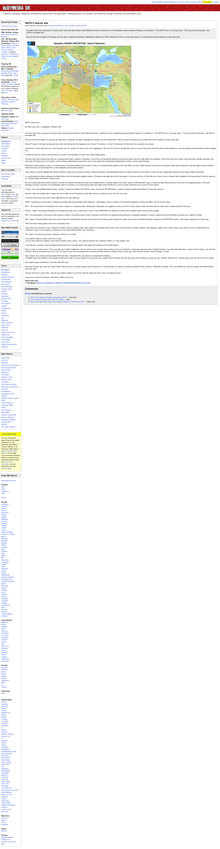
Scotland (4, 179)
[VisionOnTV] (10, 250)
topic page (8, 110)
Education (5, 296)
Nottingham (5, 176)
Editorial (167, 2)
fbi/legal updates (7, 837)
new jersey (5, 756)
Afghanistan (5, 272)
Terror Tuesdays (7, 91)
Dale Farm (5, 372)
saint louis (5, 784)
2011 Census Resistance (10, 365)
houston (4, 732)
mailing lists (5, 839)
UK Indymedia (24, 6)
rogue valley (5, 781)
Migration (4, 320)
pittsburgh (5, 773)
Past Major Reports (8, 427)
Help (199, 2)
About (187, 2)
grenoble (4, 541)
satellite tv (5, 491)
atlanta (3, 708)
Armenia (4, 818)
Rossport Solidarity (8, 420)
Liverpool (4, 148)
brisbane (4, 670)
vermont (4, 807)
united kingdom (6, 614)
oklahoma (4, 769)
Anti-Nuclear (5, 279)
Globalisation (6, 308)
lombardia (4, 562)
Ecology (4, 294)
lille (2, 558)
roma (3, 592)
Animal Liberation (7, 277)
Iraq (2, 318)
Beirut (3, 820)
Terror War (5, 342)
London (4, 151)
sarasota (4, 796)
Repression (5, 335)
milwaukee (5, 749)
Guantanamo (6, 391)
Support (216, 2)
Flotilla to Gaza (6, 377)
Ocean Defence (7, 323)
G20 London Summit (8, 384)
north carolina (6, 762)
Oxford (3, 153)
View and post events (9, 26)
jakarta (3, 676)
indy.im (3, 194)
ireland (3, 545)
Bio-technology (6, 287)
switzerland (5, 605)
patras (3, 584)
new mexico (5, 758)
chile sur (4, 631)
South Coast (5, 158)
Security (208, 2)
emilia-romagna (6, 532)
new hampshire (6, 754)
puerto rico (5, 646)
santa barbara (6, 792)
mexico (4, 642)
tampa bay (5, 801)
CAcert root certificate (6, 463)
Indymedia (5, 315)
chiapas (4, 627)
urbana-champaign (8, 805)
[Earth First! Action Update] (10, 254)
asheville (4, 706)
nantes (3, 571)
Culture (3, 291)
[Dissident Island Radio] (10, 238)
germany (4, 538)
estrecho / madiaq (8, 534)
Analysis (51, 25)
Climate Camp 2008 (8, 415)
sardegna (4, 599)
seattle (3, 799)
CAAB (15, 75)
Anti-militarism (59, 25)
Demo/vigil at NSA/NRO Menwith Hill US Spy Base (10, 73)
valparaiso (5, 659)
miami (3, 745)
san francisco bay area (9, 790)
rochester (4, 779)
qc (2, 685)
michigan (4, 747)
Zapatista (4, 347)
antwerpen (5, 504)
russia (3, 596)
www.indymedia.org (8, 480)
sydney (4, 687)
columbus (4, 726)
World (85, 25)
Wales (3, 161)
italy (2, 549)
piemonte (4, 586)
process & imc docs (8, 842)
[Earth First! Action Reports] (10, 259)
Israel (3, 822)
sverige (4, 603)
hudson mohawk (7, 734)
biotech (4, 831)
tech (2, 844)
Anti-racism (5, 284)
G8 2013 (4, 360)
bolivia (3, 624)
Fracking (4, 301)
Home (154, 2)
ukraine (4, 612)
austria (3, 510)
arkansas (4, 704)
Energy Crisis (6, 299)
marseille (4, 569)
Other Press (5, 325)
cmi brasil (4, 633)
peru (2, 644)
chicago (4, 719)
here (6, 93)
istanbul (4, 547)
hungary (4, 543)
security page (6, 468)
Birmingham (5, 144)
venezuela (5, 661)
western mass (6, 809)
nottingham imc (7, 579)
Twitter (12, 194)
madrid (3, 564)
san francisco (6, 788)
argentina (4, 622)
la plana (4, 551)
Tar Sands (5, 382)
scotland (4, 601)
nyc (2, 766)
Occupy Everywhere (8, 368)
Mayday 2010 (6, 379)
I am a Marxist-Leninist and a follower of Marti (47, 300)
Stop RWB (5, 412)
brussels (4, 521)
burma (3, 672)
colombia (4, 637)
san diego (4, 786)
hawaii (3, 730)
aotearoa (4, 667)
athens (3, 508)
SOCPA (4, 424)
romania (4, 594)
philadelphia (5, 771)
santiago (4, 652)
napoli (3, 573)
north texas (5, 764)
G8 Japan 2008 (6, 405)
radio (3, 489)
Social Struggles (70, 25)
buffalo (3, 717)
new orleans (5, 760)
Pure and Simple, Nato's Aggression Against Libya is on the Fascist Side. (57, 302)
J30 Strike (5, 375)
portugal (4, 590)
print (2, 487)
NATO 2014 (5, 358)
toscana (4, 609)
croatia (3, 528)
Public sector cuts (8, 332)
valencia (4, 616)
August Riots (6, 370)
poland (3, 588)
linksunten (5, 560)
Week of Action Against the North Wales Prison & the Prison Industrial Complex (10, 47)
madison (4, 741)
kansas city (5, 736)
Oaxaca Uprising (7, 417)
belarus (4, 515)
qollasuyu (4, 648)
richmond (4, 777)
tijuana (3, 655)
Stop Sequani (6, 410)
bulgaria (4, 523)
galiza (3, 536)
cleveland (4, 721)
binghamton (5, 713)
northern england (7, 577)
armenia (4, 506)
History (3, 313)
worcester (4, 812)
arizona (4, 702)
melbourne (5, 680)
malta (3, 566)
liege (3, 553)
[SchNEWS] (10, 234)
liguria (3, 556)
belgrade (4, 519)
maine (3, 743)
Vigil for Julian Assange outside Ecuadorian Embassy (10, 102)
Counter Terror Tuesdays (8, 83)
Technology (5, 339)
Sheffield (79, 25)
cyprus (3, 530)
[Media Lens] (10, 246)
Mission (174, 2)
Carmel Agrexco (7, 403)
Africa (3, 498)
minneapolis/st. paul (8, 751)
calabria (4, 526)
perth (3, 683)
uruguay (4, 657)
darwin (3, 674)
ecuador (4, 640)
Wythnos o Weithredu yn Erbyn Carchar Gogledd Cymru (10, 56)
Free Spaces (6, 303)
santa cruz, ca (6, 794)
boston (3, 715)
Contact (194, 2)
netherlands (5, 575)
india (3, 693)
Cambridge (5, 146)
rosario (3, 650)
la (2, 738)
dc (2, 728)
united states (6, 803)
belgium (4, 517)
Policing (4, 330)
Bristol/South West (8, 174)
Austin (3, 711)
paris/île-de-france (8, 581)
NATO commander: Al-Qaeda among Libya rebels (48, 297)
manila (3, 678)
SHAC (3, 408)
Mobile (159, 2)
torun (3, 607)
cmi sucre (5, 635)
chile (3, 629)
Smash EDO (6, 422)
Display (28, 294)
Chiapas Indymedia (7, 129)
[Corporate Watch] (10, 242)
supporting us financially (10, 221)
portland (4, 775)
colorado (4, 723)
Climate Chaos (6, 289)
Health (3, 311)
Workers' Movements (9, 344)
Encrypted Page (10, 434)
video (3, 493)
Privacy (181, 2)
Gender (4, 306)
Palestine (4, 327)
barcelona (4, 513)
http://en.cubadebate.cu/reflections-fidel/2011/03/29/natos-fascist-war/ (64, 283)
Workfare (4, 363)
